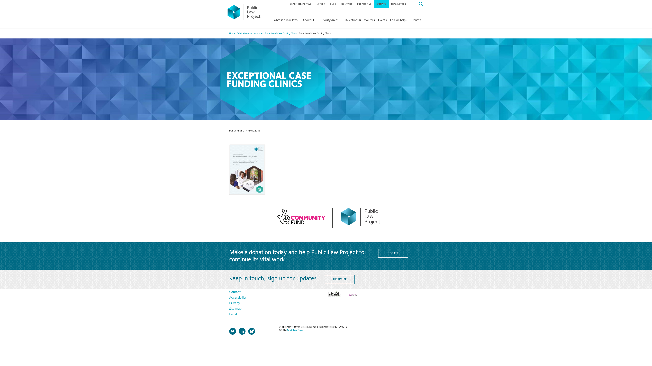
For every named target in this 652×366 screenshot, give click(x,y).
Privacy (234, 303)
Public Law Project (295, 330)
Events (382, 20)
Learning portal (301, 4)
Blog (333, 4)
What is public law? (286, 20)
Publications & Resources (359, 20)
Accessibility (238, 297)
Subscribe (339, 279)
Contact (346, 4)
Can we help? (398, 20)
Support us (364, 4)
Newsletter (398, 4)
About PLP (309, 20)
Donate (381, 4)
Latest (320, 4)
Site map (235, 309)
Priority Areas (329, 20)
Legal (233, 314)
